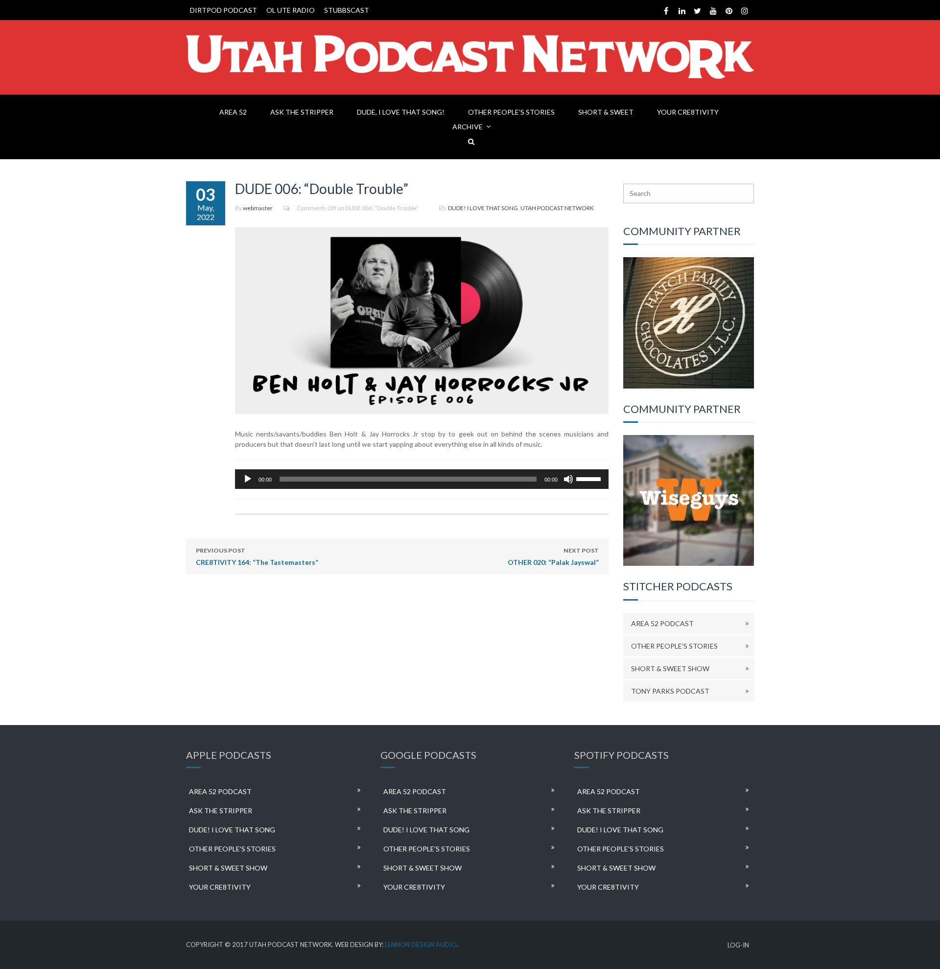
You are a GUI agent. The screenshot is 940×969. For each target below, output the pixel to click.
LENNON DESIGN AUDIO (421, 944)
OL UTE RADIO (290, 10)
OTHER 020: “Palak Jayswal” (553, 556)
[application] (422, 479)
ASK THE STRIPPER (301, 112)
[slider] (590, 478)
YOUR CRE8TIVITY (688, 112)
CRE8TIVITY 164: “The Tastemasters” (257, 556)
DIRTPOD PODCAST (223, 10)
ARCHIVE (467, 126)
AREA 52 (233, 112)
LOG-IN (738, 945)
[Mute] (568, 479)
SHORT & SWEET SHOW (670, 668)
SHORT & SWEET (606, 112)
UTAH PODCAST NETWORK (557, 208)
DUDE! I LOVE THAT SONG (483, 208)
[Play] (248, 479)
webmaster (258, 208)
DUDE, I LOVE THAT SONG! (401, 112)
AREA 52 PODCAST (662, 623)
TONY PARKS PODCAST (670, 691)
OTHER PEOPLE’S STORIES (511, 112)
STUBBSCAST (346, 10)
